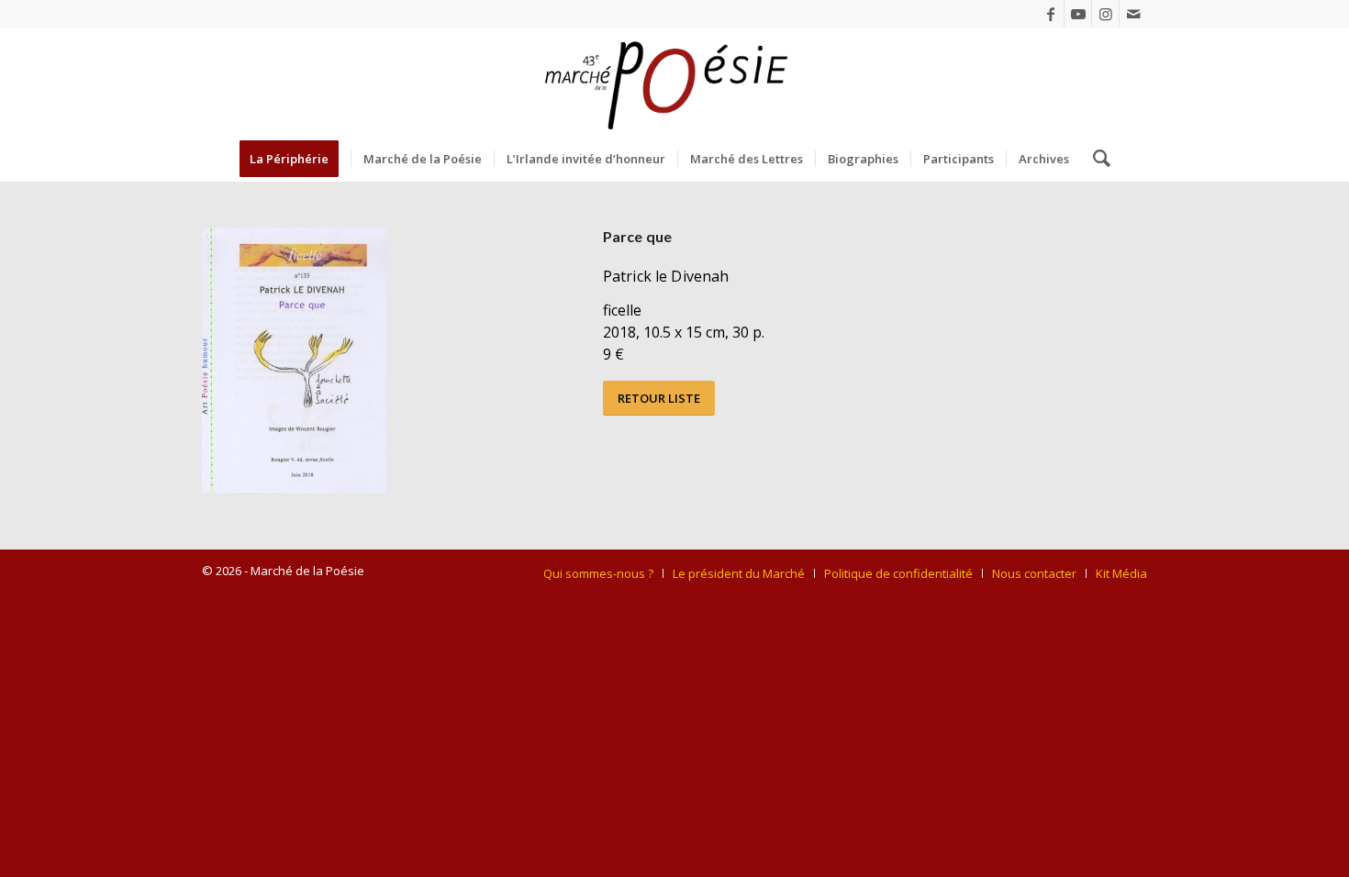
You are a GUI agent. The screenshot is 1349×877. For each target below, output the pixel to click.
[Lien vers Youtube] (1078, 14)
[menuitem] (295, 159)
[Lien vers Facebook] (1050, 14)
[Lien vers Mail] (1133, 14)
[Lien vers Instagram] (1105, 14)
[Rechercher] (1095, 159)
